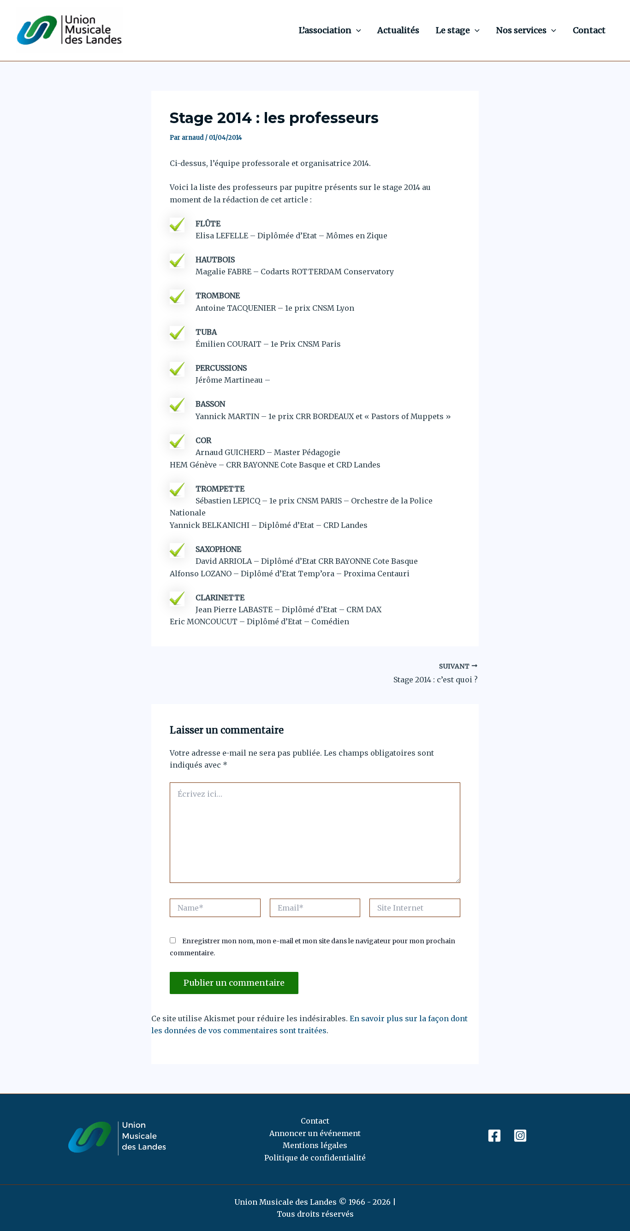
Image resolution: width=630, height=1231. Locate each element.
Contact (589, 30)
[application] (356, 30)
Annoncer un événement (315, 1133)
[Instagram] (520, 1135)
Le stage (453, 30)
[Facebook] (494, 1135)
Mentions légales (315, 1145)
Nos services (521, 30)
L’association (325, 30)
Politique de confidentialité (315, 1157)
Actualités (398, 30)
